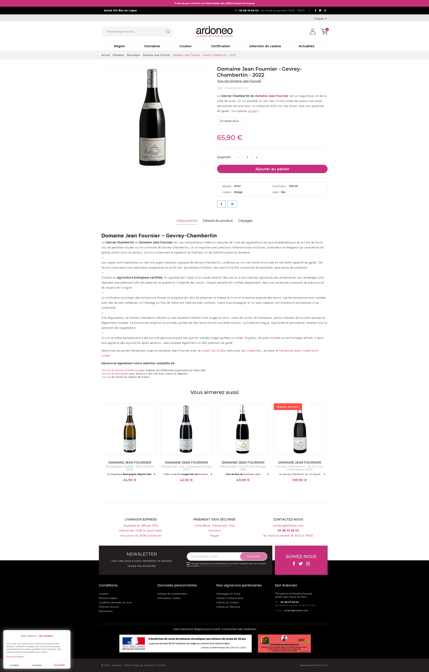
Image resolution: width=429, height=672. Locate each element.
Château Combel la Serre (229, 598)
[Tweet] (232, 204)
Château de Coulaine (227, 602)
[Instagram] (325, 10)
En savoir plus (229, 121)
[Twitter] (320, 10)
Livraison (104, 593)
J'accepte (59, 665)
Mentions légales (108, 598)
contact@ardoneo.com (296, 610)
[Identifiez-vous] (313, 31)
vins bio (106, 376)
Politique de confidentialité (172, 593)
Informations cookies (169, 598)
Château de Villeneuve (228, 606)
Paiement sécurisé (109, 606)
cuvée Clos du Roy (213, 350)
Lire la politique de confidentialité (215, 566)
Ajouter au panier (272, 169)
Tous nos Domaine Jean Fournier (239, 81)
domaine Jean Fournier (272, 96)
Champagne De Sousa (228, 593)
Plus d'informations (15, 657)
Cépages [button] (245, 221)
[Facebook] (315, 10)
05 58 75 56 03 (289, 602)
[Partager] (221, 204)
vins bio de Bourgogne (115, 373)
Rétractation (106, 611)
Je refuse (14, 665)
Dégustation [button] (186, 221)
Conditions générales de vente (115, 602)
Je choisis (36, 665)
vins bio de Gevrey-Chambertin (120, 370)
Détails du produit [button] (218, 221)
